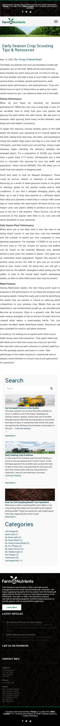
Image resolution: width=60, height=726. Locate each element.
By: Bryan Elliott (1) (14, 540)
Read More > (10, 435)
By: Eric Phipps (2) (13, 546)
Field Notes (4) (11, 557)
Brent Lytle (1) (11, 534)
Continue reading (17, 430)
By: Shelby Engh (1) (14, 551)
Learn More (12, 607)
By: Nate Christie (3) (14, 548)
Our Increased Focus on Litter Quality (22, 408)
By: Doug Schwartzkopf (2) (17, 543)
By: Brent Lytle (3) (13, 537)
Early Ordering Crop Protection (19, 455)
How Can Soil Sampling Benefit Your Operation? (27, 502)
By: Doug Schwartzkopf (28, 59)
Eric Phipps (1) (11, 554)
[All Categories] (30, 531)
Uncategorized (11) (14, 560)
